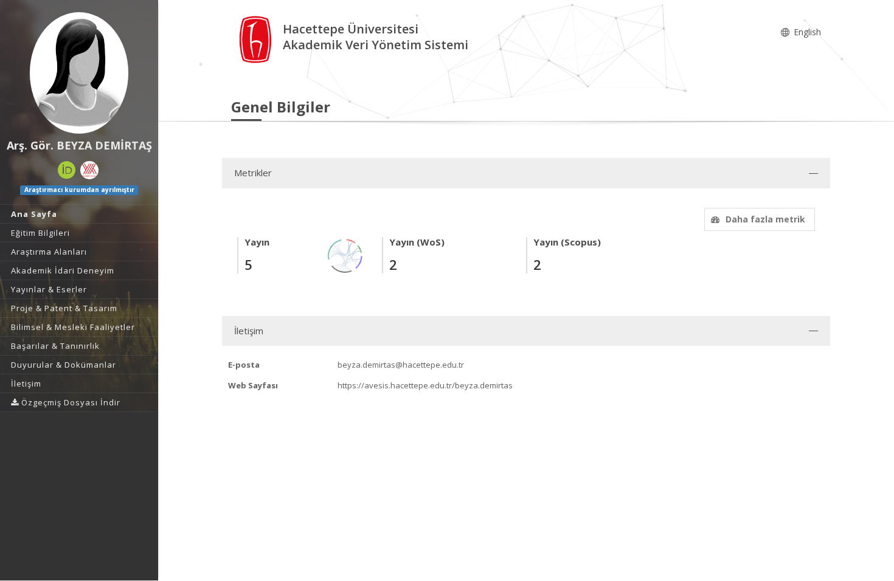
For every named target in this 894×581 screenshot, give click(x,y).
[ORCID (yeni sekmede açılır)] (67, 170)
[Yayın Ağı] (345, 255)
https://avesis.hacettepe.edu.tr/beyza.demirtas (425, 385)
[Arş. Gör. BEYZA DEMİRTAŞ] (79, 73)
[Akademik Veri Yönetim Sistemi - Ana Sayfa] (257, 38)
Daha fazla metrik (765, 219)
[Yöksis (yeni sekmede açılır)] (89, 170)
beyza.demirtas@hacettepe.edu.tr (401, 364)
